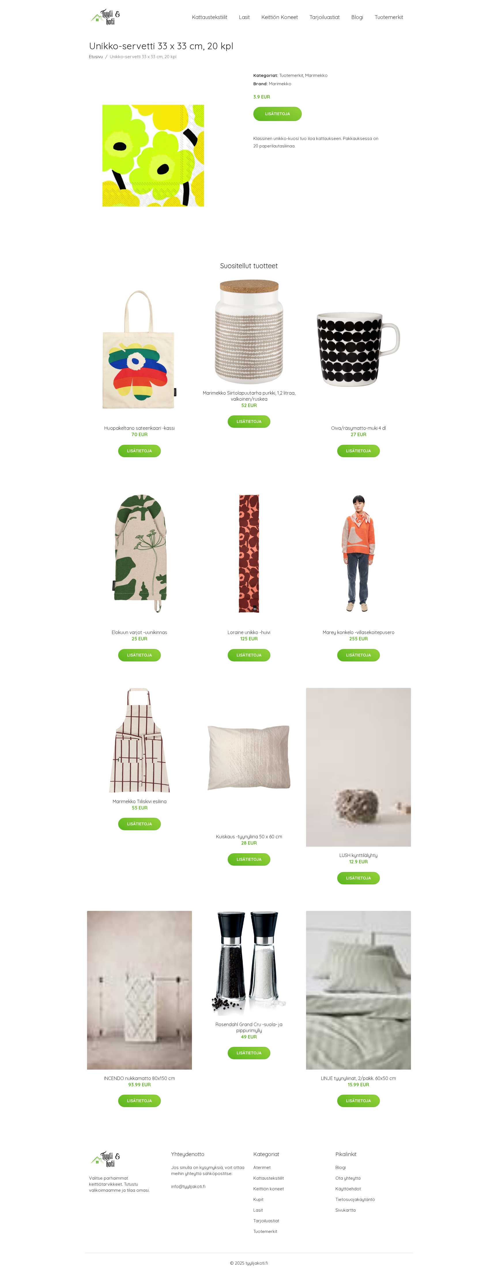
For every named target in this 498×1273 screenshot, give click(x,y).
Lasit (244, 17)
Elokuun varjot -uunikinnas (139, 632)
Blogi (357, 17)
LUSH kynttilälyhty (358, 855)
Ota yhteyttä (348, 1178)
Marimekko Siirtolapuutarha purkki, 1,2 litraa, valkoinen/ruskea (249, 396)
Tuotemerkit (389, 17)
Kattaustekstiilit (209, 17)
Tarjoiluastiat (325, 17)
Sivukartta (345, 1210)
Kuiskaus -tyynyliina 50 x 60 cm (249, 836)
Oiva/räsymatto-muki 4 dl (358, 428)
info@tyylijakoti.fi (188, 1186)
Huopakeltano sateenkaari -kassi (139, 428)
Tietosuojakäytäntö (355, 1199)
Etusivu (96, 56)
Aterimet (262, 1167)
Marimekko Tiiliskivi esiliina (140, 801)
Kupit (258, 1199)
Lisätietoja (277, 113)
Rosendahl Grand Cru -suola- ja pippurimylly (249, 1027)
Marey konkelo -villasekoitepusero (359, 632)
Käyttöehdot (348, 1188)
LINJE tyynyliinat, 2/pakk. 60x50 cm (358, 1078)
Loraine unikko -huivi (249, 632)
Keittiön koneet (279, 17)
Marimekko (316, 75)
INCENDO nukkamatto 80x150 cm (139, 1078)
